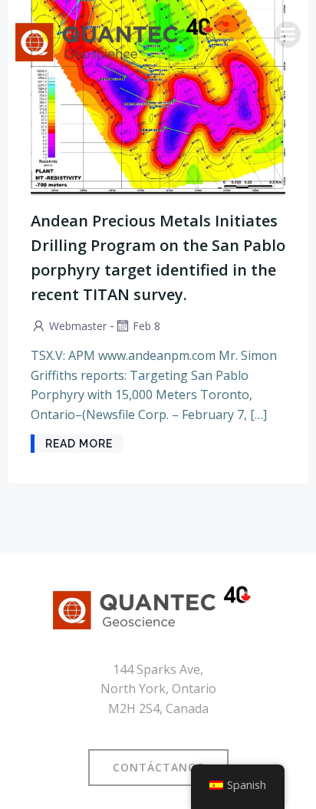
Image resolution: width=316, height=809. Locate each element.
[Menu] (288, 34)
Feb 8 (146, 326)
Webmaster (78, 326)
